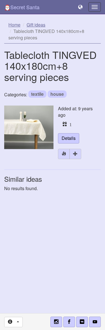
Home (14, 24)
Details (69, 138)
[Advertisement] (52, 249)
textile (37, 94)
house (57, 94)
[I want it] (75, 154)
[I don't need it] (64, 154)
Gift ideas (36, 24)
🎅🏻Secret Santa (21, 7)
